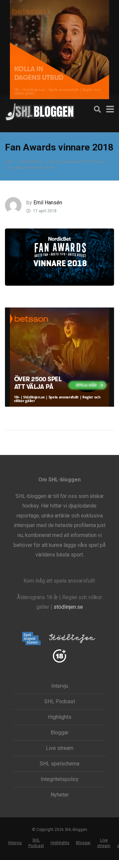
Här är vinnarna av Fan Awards (76, 161)
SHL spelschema (59, 763)
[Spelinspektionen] (31, 639)
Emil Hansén (47, 202)
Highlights (59, 717)
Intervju (59, 686)
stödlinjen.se (68, 607)
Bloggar (59, 732)
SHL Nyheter (31, 161)
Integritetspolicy (60, 779)
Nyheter (60, 795)
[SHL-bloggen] (39, 111)
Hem (9, 161)
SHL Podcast (59, 701)
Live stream (59, 748)
